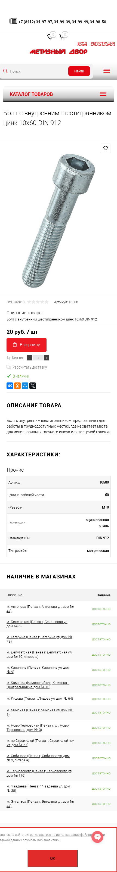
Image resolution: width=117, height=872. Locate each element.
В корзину (30, 344)
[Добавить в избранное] (105, 148)
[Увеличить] (58, 221)
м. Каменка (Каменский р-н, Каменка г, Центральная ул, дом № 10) (38, 685)
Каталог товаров (31, 94)
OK (52, 859)
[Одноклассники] (17, 385)
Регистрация (103, 43)
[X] (32, 385)
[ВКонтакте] (10, 385)
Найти (79, 71)
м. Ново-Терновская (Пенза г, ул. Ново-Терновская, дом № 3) (38, 727)
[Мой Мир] (25, 385)
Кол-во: (18, 357)
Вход (82, 43)
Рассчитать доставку (30, 367)
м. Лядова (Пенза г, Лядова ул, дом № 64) (40, 698)
